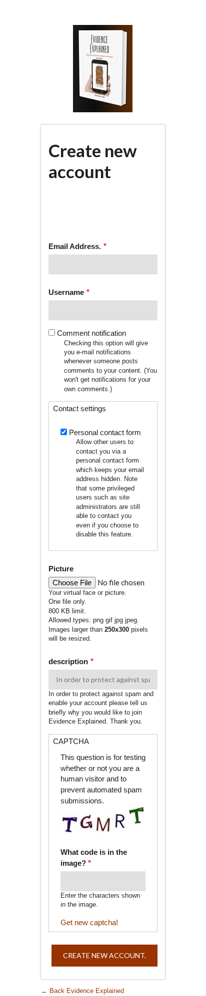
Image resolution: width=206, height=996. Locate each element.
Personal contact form (105, 432)
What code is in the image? (93, 857)
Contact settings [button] (79, 408)
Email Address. (74, 246)
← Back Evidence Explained (82, 991)
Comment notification (91, 333)
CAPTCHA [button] (71, 741)
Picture (61, 568)
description (68, 661)
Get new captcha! (89, 922)
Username (66, 292)
